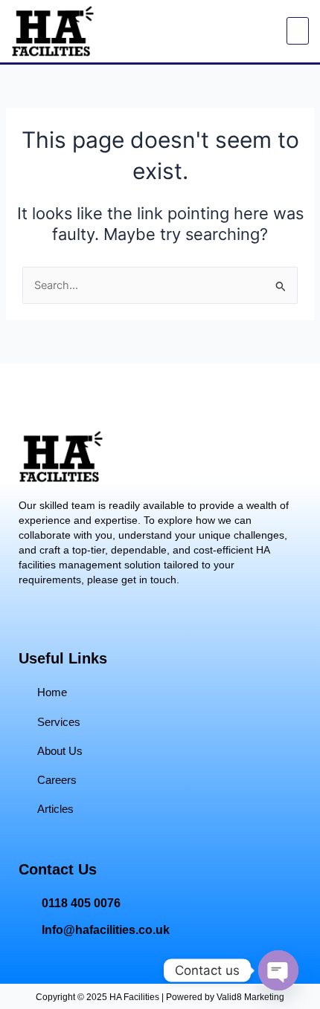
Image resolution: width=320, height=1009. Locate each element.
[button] (298, 31)
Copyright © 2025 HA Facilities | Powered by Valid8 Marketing (160, 997)
